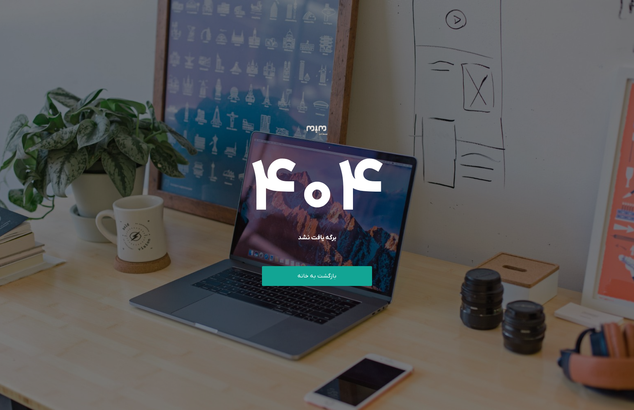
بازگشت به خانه (317, 276)
